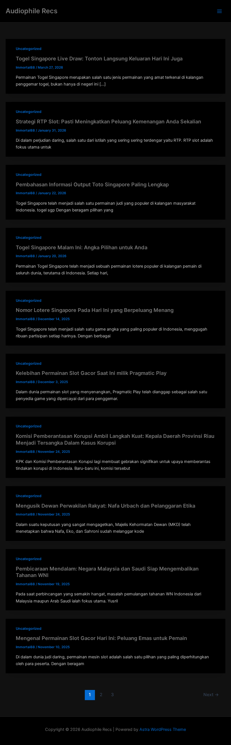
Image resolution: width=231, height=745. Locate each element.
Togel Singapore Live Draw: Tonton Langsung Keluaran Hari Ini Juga (99, 58)
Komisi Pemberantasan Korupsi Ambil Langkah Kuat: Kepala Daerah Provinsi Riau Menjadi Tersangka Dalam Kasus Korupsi (115, 439)
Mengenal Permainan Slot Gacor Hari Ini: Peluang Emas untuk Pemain (101, 638)
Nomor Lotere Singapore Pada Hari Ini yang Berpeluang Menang (95, 310)
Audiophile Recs (31, 11)
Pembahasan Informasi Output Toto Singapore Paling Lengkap (92, 184)
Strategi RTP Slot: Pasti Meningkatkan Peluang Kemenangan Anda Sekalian (108, 121)
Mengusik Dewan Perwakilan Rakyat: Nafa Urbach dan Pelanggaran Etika (105, 506)
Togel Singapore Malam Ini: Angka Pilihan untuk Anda (81, 247)
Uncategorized (28, 49)
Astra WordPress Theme (162, 729)
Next (211, 694)
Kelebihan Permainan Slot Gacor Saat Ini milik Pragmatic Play (91, 373)
